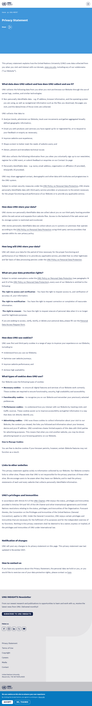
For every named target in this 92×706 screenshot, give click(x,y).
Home (4, 12)
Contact (5, 667)
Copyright (6, 653)
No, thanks (22, 702)
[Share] (10, 27)
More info (41, 697)
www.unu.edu (50, 67)
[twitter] (19, 629)
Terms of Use (7, 648)
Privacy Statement (9, 643)
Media (4, 662)
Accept (7, 702)
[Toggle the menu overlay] (88, 4)
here (69, 572)
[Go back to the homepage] (7, 4)
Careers (5, 657)
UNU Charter (39, 501)
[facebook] (4, 629)
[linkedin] (14, 629)
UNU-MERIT (13, 12)
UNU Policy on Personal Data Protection (60, 186)
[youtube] (24, 629)
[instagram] (9, 629)
